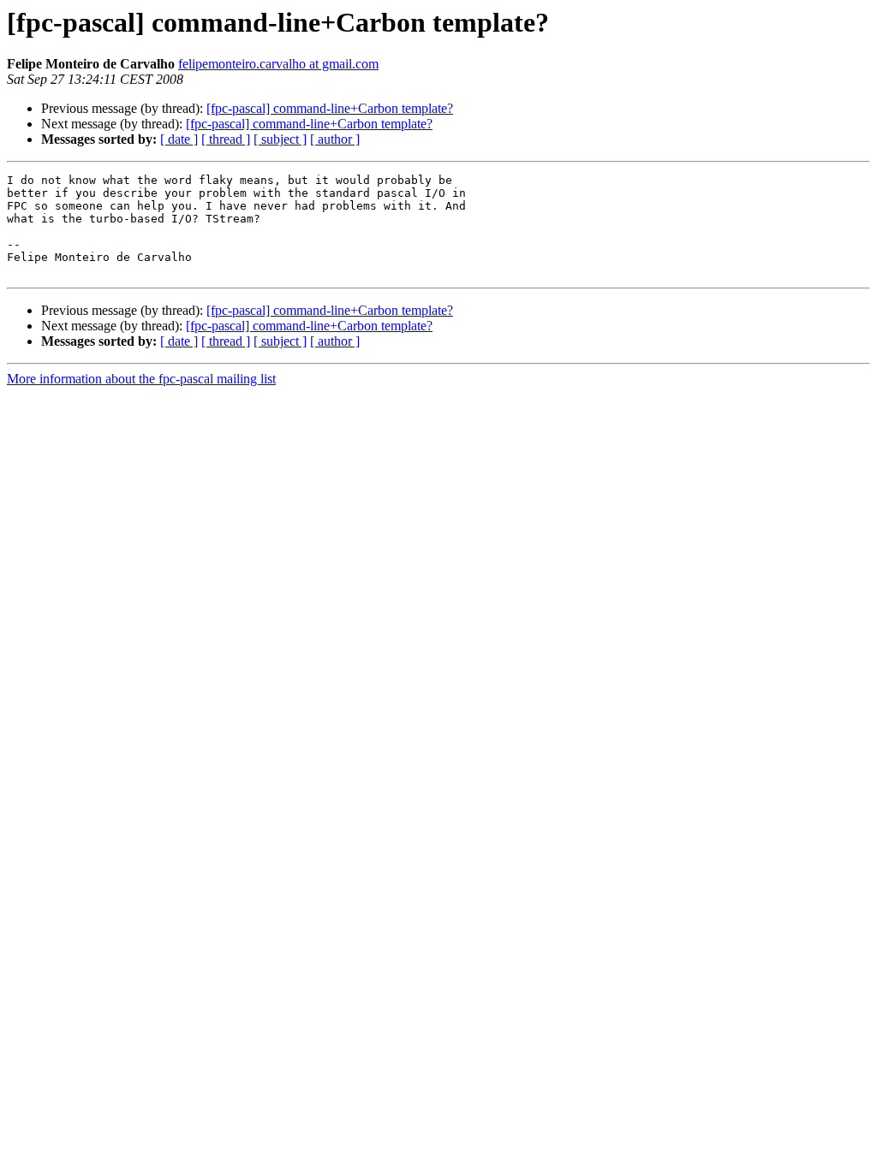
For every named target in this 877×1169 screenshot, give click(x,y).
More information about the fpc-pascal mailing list (141, 378)
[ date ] (179, 139)
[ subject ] (280, 139)
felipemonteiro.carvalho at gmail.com (278, 63)
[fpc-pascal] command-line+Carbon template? (329, 108)
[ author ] (335, 139)
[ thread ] (225, 139)
